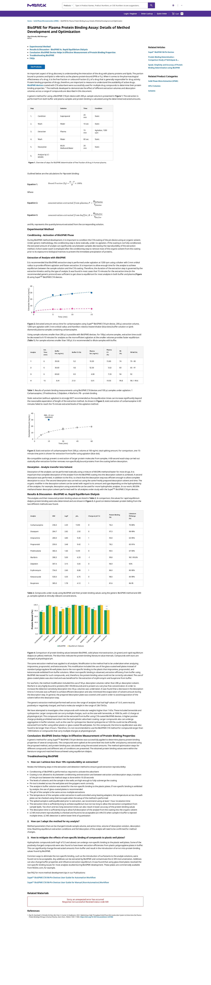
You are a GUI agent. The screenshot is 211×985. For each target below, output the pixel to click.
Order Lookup (147, 13)
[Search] (151, 5)
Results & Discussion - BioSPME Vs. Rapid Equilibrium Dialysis (59, 49)
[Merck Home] (36, 5)
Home (29, 21)
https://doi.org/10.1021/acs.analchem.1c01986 (96, 917)
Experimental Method (40, 46)
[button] (130, 13)
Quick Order (162, 13)
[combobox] (108, 5)
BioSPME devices (35, 85)
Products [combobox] (67, 5)
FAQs (32, 58)
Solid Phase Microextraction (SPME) (46, 21)
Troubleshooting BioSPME (42, 55)
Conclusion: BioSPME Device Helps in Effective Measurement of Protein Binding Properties (73, 52)
